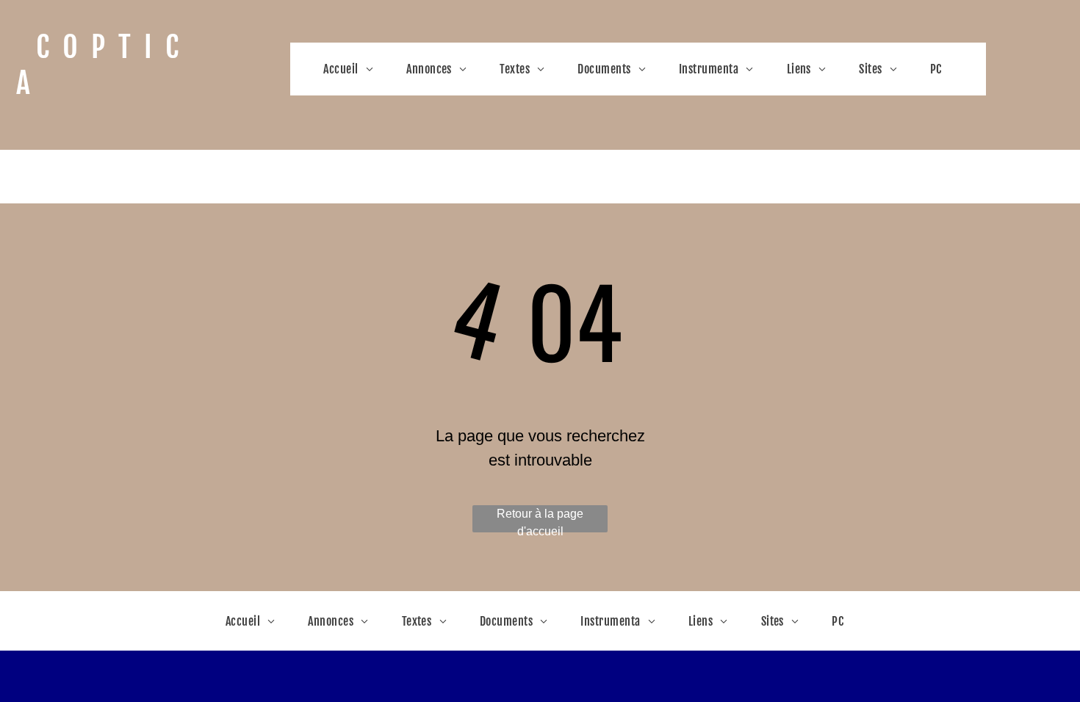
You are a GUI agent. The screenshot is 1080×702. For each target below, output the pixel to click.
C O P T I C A (100, 65)
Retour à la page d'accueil (540, 519)
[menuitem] (353, 69)
